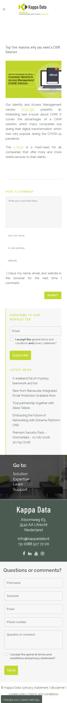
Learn (18, 484)
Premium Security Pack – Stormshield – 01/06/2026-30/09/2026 (31, 437)
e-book (19, 147)
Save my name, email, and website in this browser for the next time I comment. (33, 278)
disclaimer (58, 687)
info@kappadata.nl (34, 538)
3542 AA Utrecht (33, 524)
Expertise (21, 479)
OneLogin (28, 109)
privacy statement (44, 343)
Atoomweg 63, (33, 519)
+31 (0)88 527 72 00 (33, 544)
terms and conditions (43, 694)
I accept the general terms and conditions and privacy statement (33, 656)
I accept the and (36, 341)
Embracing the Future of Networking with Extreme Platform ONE (36, 420)
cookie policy (18, 694)
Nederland (33, 530)
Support (20, 489)
